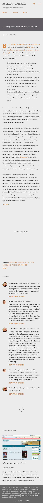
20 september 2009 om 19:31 (30, 329)
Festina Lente (13, 283)
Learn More (18, 501)
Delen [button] (5, 268)
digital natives (14, 262)
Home (5, 12)
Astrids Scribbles (14, 3)
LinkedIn (15, 12)
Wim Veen (30, 47)
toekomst (16, 265)
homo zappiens (28, 262)
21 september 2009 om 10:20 (25, 370)
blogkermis (23, 157)
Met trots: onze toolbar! (14, 463)
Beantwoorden (16, 296)
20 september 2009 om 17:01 (25, 301)
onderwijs (7, 265)
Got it (27, 501)
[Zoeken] (34, 3)
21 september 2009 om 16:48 (30, 388)
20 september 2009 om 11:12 (30, 283)
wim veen (24, 265)
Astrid (11, 301)
